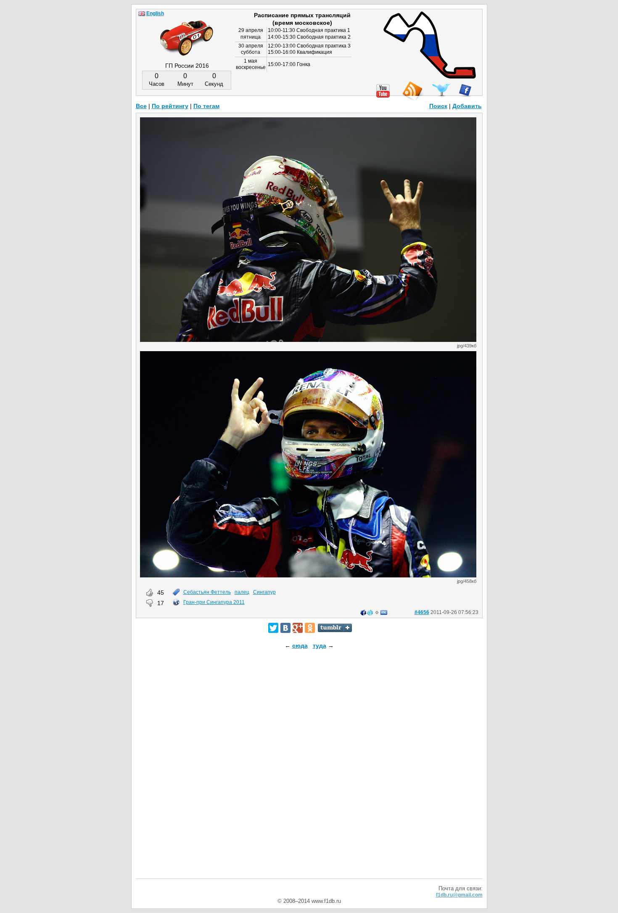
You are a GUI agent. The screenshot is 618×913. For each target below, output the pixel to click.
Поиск (438, 106)
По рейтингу (170, 106)
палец (242, 592)
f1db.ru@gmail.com (459, 895)
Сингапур (264, 592)
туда (319, 645)
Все (141, 106)
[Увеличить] (308, 339)
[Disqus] (309, 771)
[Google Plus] (298, 628)
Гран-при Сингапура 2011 (214, 602)
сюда (300, 645)
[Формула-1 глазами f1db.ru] (187, 31)
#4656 (422, 612)
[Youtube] (383, 91)
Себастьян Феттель (207, 592)
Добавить (467, 106)
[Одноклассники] (310, 628)
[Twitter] (273, 628)
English (155, 13)
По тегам (206, 106)
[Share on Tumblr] (335, 628)
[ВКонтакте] (285, 628)
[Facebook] (465, 90)
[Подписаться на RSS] (412, 91)
